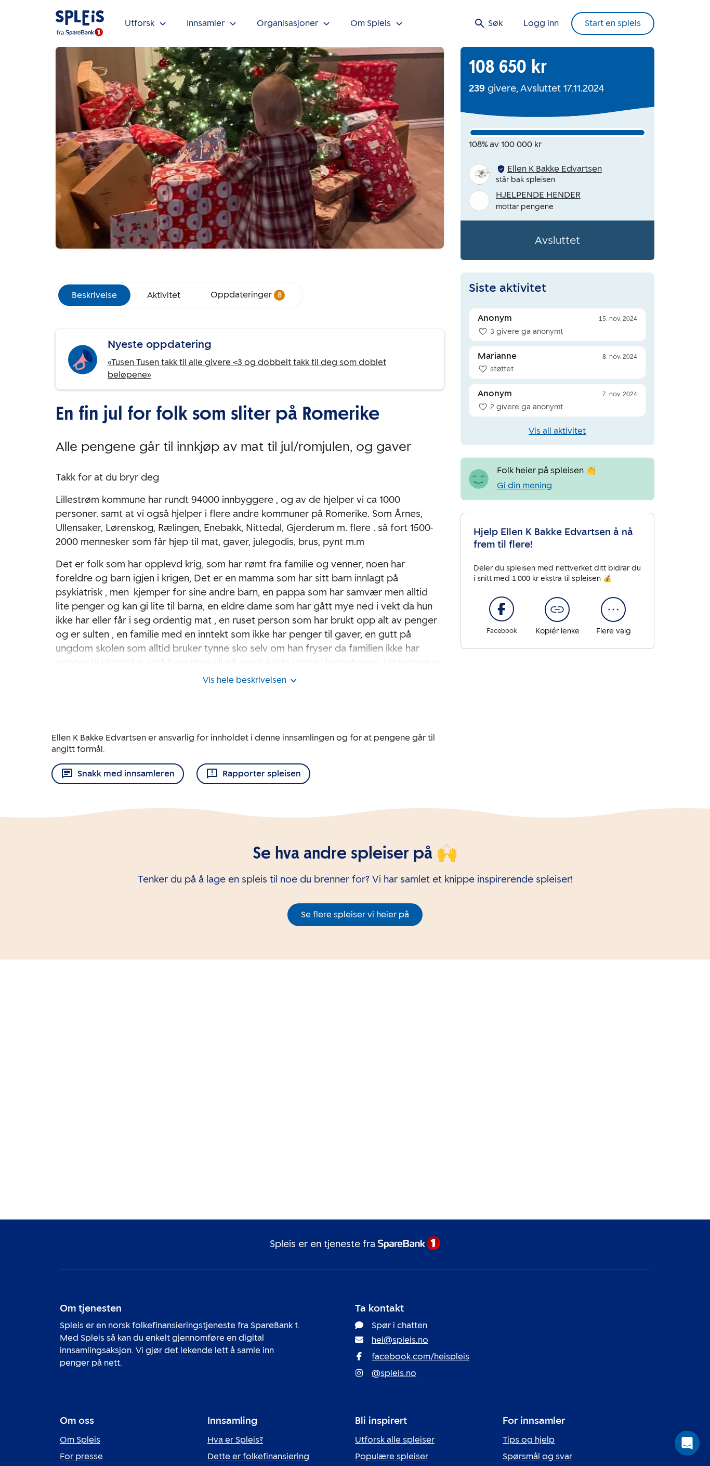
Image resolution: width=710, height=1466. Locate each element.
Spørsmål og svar (537, 1456)
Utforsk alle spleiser (395, 1440)
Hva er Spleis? (235, 1440)
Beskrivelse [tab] (94, 295)
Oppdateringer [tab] (246, 295)
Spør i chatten (399, 1325)
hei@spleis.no (400, 1340)
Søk (495, 23)
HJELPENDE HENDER (538, 195)
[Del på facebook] (501, 608)
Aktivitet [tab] (163, 295)
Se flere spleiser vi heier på (355, 914)
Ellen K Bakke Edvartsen (554, 169)
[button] (687, 1443)
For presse (81, 1456)
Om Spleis (80, 1440)
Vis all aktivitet (557, 431)
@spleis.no (394, 1373)
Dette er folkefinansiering (258, 1456)
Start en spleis (613, 23)
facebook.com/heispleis (420, 1356)
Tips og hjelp (529, 1440)
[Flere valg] (613, 609)
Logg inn (541, 23)
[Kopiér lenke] (557, 609)
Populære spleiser (391, 1456)
